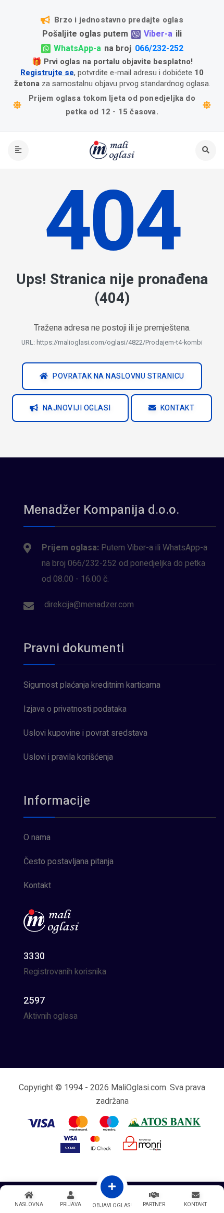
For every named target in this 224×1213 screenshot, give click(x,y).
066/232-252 (159, 49)
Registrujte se (47, 72)
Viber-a (158, 34)
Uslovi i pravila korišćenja (68, 757)
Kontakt (37, 885)
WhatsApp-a (77, 49)
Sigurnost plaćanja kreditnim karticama (91, 685)
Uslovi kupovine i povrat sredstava (85, 733)
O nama (37, 837)
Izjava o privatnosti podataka (75, 709)
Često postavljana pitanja (68, 861)
